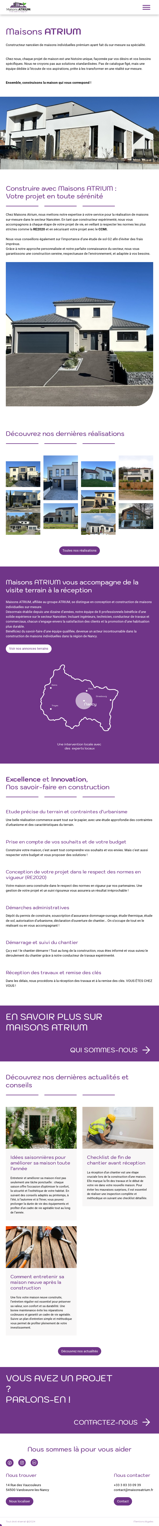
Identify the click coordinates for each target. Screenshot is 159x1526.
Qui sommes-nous (104, 1050)
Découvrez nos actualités (79, 1351)
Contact (123, 1501)
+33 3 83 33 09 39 (127, 1485)
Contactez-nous (106, 1422)
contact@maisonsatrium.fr (133, 1490)
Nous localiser (19, 1501)
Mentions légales (143, 1521)
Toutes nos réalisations (79, 550)
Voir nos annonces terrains (28, 648)
